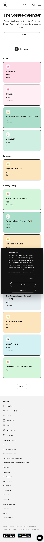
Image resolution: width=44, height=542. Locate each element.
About (14, 529)
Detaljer (31, 279)
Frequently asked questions (12, 458)
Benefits (10, 435)
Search (33, 5)
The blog (6, 467)
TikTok (5, 495)
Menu (39, 4)
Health (9, 416)
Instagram (6, 481)
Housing (9, 406)
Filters (23, 35)
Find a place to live (9, 449)
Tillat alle (23, 284)
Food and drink (12, 411)
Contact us (7, 509)
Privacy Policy (6, 529)
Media (5, 513)
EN (24, 5)
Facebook (6, 477)
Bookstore (10, 421)
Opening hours (8, 518)
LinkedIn (6, 490)
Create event (24, 49)
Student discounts (9, 454)
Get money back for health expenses (16, 463)
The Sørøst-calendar (10, 445)
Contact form (35, 529)
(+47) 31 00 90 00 (9, 504)
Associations (11, 430)
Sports (9, 425)
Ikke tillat (23, 290)
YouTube (6, 486)
